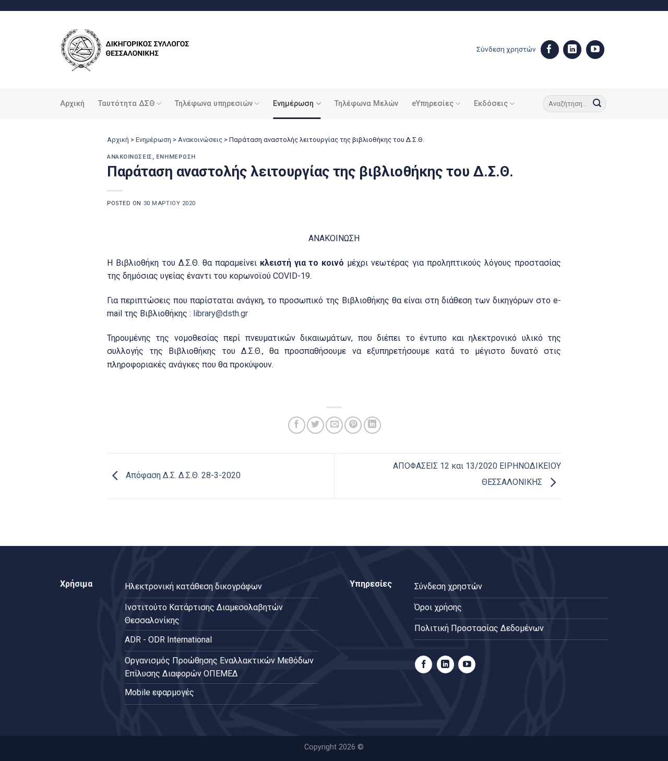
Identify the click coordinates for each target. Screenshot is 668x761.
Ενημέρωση (293, 103)
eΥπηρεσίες (433, 103)
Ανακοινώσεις (200, 140)
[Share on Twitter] (315, 425)
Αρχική (72, 103)
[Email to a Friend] (334, 425)
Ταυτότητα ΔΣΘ (126, 103)
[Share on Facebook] (296, 425)
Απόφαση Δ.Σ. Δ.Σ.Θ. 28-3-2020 (182, 475)
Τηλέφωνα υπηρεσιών (214, 103)
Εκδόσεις (491, 103)
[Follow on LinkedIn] (572, 49)
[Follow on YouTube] (595, 49)
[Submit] (597, 104)
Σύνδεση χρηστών (506, 49)
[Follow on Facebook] (550, 49)
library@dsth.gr (220, 313)
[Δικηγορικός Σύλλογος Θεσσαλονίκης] (138, 50)
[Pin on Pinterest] (353, 425)
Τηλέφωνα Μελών (366, 103)
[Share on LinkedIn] (372, 425)
